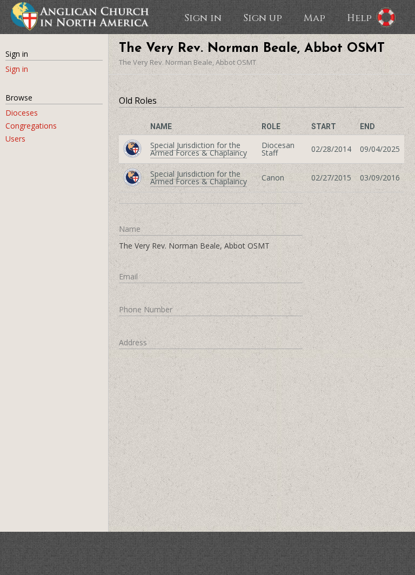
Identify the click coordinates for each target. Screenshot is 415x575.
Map (314, 17)
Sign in (203, 17)
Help (359, 17)
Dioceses (21, 113)
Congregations (31, 126)
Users (15, 138)
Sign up (262, 17)
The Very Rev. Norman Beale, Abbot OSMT (187, 62)
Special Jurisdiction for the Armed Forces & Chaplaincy (198, 149)
